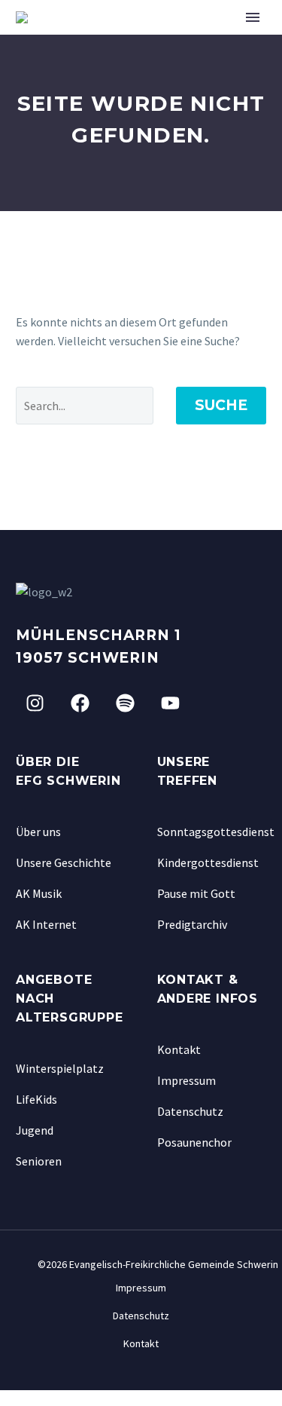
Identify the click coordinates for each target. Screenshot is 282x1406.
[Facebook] (80, 703)
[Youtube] (170, 703)
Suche (221, 405)
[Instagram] (34, 703)
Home (200, 40)
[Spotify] (125, 703)
